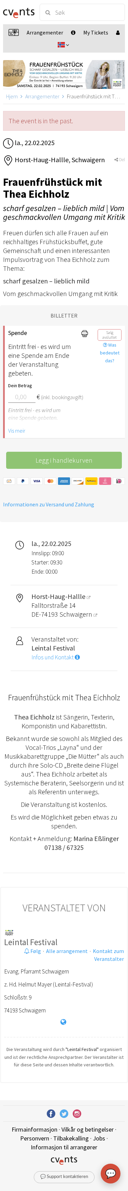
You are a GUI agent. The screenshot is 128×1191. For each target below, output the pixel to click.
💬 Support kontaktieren (64, 1177)
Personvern (34, 1138)
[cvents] (18, 12)
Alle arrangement (67, 951)
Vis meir (16, 430)
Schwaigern (76, 614)
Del (121, 160)
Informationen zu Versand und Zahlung (48, 504)
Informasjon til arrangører (64, 1147)
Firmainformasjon (34, 1129)
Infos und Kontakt (53, 657)
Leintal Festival (30, 942)
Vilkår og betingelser (87, 1129)
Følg (35, 951)
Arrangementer (42, 96)
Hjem (12, 96)
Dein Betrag (20, 385)
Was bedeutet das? (109, 353)
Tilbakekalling (71, 1138)
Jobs (99, 1138)
